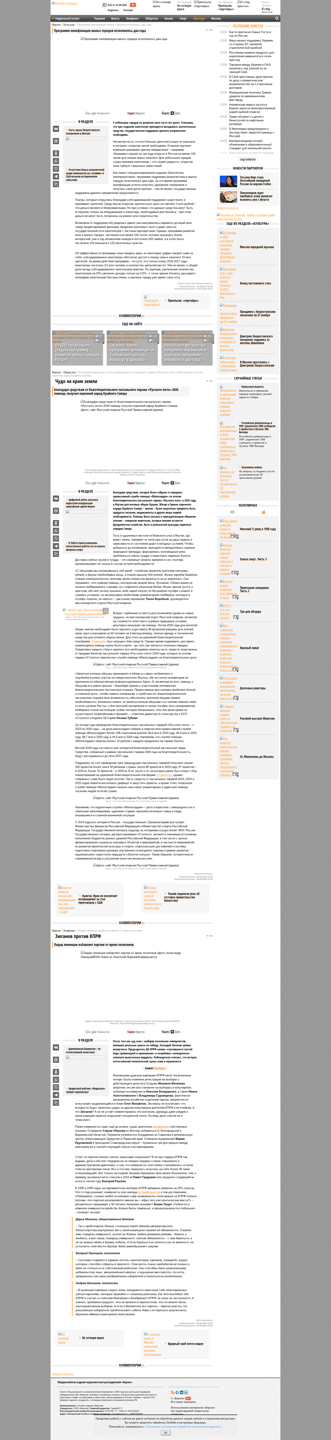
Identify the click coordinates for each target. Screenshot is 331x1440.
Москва (216, 18)
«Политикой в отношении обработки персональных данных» (183, 1426)
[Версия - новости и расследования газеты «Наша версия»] (77, 9)
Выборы (160, 1068)
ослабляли (161, 1126)
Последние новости (248, 25)
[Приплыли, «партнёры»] (152, 301)
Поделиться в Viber (56, 169)
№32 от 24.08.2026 (117, 5)
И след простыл (267, 10)
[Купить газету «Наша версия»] (105, 5)
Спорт (183, 18)
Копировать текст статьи (56, 184)
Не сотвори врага (184, 7)
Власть (115, 18)
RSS (173, 1392)
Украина (99, 18)
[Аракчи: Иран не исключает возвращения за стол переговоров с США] (66, 900)
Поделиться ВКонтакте (56, 129)
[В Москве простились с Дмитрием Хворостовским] (228, 364)
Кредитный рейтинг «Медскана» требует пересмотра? (85, 1090)
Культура (199, 18)
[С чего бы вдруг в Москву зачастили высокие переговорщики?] (152, 1344)
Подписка (113, 10)
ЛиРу (186, 1392)
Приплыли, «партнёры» (226, 7)
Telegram (177, 1392)
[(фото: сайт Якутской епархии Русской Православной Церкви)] (86, 612)
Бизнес (169, 18)
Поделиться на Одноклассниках (56, 153)
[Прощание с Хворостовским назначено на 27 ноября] (228, 313)
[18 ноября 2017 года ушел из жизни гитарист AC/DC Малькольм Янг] (228, 283)
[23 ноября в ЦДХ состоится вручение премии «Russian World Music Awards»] (228, 247)
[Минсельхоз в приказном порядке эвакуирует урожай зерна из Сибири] (228, 400)
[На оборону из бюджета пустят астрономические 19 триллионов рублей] (228, 482)
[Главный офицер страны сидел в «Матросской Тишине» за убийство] (228, 718)
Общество (151, 18)
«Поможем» (98, 641)
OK (165, 1432)
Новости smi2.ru (62, 1373)
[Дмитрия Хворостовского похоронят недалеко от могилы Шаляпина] (228, 340)
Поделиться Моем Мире (56, 141)
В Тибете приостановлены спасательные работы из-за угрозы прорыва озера (85, 546)
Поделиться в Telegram (56, 176)
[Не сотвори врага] (66, 1338)
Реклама (128, 10)
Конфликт (132, 18)
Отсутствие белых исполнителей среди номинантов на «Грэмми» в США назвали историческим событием (85, 175)
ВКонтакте (182, 1392)
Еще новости (248, 159)
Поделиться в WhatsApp (56, 161)
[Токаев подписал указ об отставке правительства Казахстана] (152, 898)
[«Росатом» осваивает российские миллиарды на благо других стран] (228, 688)
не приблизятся (149, 1192)
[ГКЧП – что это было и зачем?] (228, 612)
